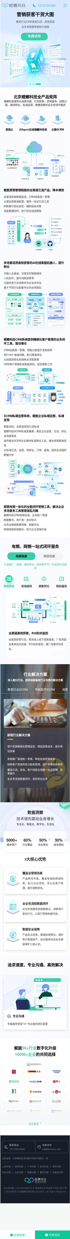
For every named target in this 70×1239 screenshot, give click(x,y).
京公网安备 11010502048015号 (18, 1187)
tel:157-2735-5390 (11, 1143)
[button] (30, 84)
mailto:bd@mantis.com (47, 1143)
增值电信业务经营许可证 (47, 1187)
